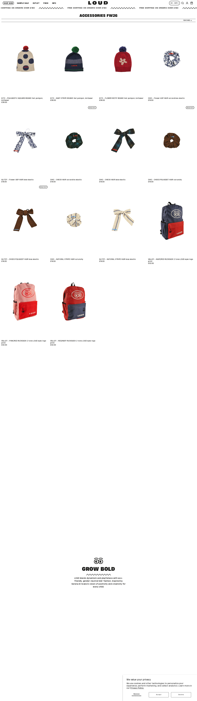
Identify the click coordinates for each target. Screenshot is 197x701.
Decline (181, 694)
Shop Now (8, 3)
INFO (54, 3)
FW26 (45, 3)
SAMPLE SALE (23, 3)
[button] (182, 3)
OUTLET (36, 3)
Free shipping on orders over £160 (64, 8)
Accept (159, 694)
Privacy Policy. (137, 688)
